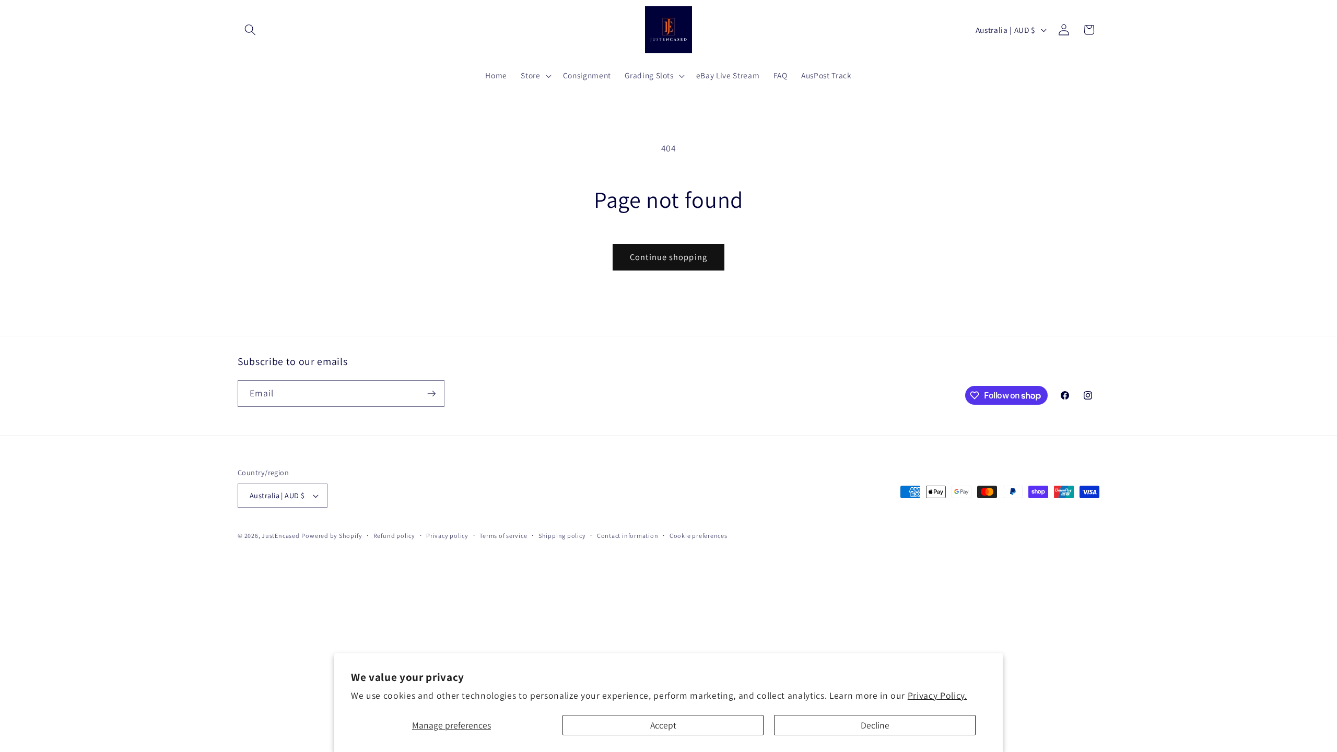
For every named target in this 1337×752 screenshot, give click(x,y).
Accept (663, 725)
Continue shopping (668, 257)
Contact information (628, 535)
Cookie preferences (699, 535)
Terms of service (503, 535)
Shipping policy (562, 535)
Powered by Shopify (331, 535)
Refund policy (394, 535)
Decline (875, 725)
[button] (250, 29)
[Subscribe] (431, 393)
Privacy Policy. (937, 695)
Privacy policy (447, 535)
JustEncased (280, 535)
